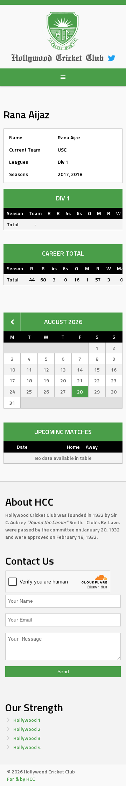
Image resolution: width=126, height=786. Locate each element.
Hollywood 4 (27, 747)
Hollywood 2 (27, 729)
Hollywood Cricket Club (57, 58)
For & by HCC (21, 779)
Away (92, 446)
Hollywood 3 (27, 738)
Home (73, 446)
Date (22, 446)
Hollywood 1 (27, 719)
